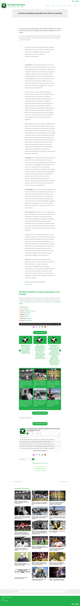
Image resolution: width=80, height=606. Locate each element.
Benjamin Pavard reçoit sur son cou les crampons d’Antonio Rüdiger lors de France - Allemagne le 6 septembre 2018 (26, 349)
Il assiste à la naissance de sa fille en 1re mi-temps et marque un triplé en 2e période (56, 549)
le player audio (48, 301)
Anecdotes (48, 5)
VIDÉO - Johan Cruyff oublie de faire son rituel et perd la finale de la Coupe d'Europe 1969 (39, 563)
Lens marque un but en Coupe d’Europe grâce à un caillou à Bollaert (36, 441)
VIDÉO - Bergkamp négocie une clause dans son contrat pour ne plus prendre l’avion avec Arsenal (22, 533)
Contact (3, 599)
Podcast (52, 5)
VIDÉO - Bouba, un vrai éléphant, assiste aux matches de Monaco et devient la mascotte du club (57, 563)
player (34, 311)
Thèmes (69, 5)
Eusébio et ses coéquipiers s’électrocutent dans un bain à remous (21, 549)
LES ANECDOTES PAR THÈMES (40, 413)
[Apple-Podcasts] (34, 327)
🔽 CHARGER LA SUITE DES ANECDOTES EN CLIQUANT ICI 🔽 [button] (40, 408)
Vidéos (58, 5)
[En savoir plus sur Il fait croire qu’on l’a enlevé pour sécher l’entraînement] (40, 572)
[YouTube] (77, 1)
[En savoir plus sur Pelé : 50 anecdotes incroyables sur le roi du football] (57, 525)
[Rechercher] (33, 459)
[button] (54, 5)
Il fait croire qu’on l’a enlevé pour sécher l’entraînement (39, 580)
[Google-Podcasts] (37, 327)
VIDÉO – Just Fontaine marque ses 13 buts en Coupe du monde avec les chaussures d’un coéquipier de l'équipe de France (40, 532)
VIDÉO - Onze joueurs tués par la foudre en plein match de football (56, 580)
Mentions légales (5, 600)
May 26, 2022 (28, 284)
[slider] (36, 324)
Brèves (65, 5)
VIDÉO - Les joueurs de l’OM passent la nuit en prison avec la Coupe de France (22, 502)
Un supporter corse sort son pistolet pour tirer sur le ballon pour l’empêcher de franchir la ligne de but (44, 448)
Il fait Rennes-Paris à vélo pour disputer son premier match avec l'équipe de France (40, 439)
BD (61, 5)
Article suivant (64, 481)
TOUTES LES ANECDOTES (40, 332)
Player (75, 5)
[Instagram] (76, 1)
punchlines (28, 320)
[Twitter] (74, 1)
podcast (39, 299)
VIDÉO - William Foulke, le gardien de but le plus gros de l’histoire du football (40, 517)
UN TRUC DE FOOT (16, 5)
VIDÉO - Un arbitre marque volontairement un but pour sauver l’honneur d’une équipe (22, 564)
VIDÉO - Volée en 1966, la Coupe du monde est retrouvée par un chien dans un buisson (22, 517)
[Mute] (54, 324)
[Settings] (60, 324)
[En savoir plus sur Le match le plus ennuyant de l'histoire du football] (23, 571)
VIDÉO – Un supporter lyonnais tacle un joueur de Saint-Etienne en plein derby (57, 517)
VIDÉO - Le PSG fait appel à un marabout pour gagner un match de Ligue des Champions (40, 547)
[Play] (20, 324)
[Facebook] (72, 1)
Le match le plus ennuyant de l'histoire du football (21, 578)
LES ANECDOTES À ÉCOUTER (40, 423)
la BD (27, 307)
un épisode (28, 301)
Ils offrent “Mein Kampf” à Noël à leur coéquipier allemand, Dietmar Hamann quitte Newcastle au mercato (45, 444)
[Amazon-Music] (39, 327)
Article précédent (16, 481)
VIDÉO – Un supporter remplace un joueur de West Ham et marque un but (39, 503)
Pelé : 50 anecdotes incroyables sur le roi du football (57, 532)
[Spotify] (42, 327)
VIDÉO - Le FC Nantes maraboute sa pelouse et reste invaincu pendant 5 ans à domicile (56, 503)
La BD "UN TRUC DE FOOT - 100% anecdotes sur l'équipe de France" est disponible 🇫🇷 (41, 446)
